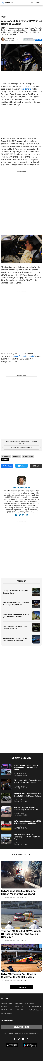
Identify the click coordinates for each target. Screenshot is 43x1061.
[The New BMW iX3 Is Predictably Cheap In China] (36, 589)
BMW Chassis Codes (21, 1003)
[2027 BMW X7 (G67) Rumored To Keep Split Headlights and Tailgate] (6, 794)
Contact (31, 1003)
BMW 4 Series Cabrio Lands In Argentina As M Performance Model (26, 767)
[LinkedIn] (27, 515)
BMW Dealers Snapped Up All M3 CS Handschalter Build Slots (27, 822)
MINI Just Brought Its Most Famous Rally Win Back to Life (26, 808)
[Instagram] (23, 515)
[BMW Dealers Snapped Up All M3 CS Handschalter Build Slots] (6, 821)
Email (37, 466)
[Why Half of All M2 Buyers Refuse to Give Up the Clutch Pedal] (6, 780)
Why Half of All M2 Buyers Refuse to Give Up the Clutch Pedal (27, 781)
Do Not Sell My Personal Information (35, 1010)
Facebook (8, 466)
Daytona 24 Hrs (28, 456)
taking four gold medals (23, 356)
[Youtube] (24, 1039)
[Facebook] (16, 515)
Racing (3, 17)
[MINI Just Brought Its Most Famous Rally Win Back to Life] (6, 807)
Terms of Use (19, 1006)
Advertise (4, 1006)
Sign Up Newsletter (34, 1006)
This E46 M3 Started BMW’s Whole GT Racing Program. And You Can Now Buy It (21, 934)
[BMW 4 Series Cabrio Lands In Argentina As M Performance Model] (6, 765)
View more (20, 987)
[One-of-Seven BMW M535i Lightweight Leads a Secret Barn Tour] (6, 835)
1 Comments (38, 39)
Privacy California (6, 1013)
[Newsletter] (32, 2)
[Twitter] (19, 515)
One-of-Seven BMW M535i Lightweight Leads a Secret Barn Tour (27, 837)
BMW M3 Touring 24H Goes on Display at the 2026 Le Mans (19, 975)
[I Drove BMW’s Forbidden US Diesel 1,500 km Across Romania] (36, 612)
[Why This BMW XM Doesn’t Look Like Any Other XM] (36, 624)
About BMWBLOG (6, 1003)
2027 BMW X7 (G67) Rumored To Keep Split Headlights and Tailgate (27, 795)
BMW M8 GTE (16, 456)
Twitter (22, 466)
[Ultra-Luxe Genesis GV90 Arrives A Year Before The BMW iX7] (36, 601)
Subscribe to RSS (6, 1009)
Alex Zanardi (26, 89)
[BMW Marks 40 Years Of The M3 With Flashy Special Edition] (36, 636)
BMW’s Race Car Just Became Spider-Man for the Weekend (18, 892)
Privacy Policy (19, 1009)
